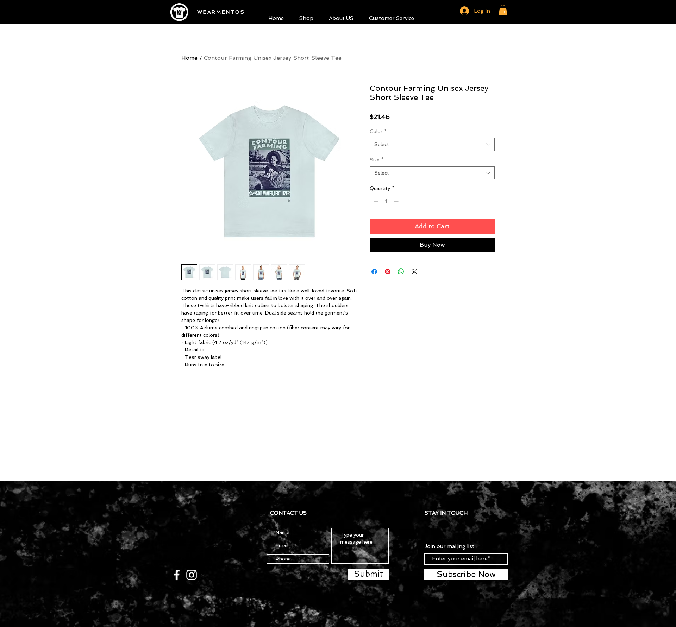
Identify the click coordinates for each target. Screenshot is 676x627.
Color (378, 131)
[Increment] (396, 201)
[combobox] (432, 144)
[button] (306, 17)
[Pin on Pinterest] (387, 271)
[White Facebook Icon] (177, 575)
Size (377, 160)
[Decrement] (375, 201)
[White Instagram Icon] (191, 575)
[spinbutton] (386, 201)
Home (189, 58)
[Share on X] (414, 271)
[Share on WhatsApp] (401, 271)
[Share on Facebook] (374, 271)
